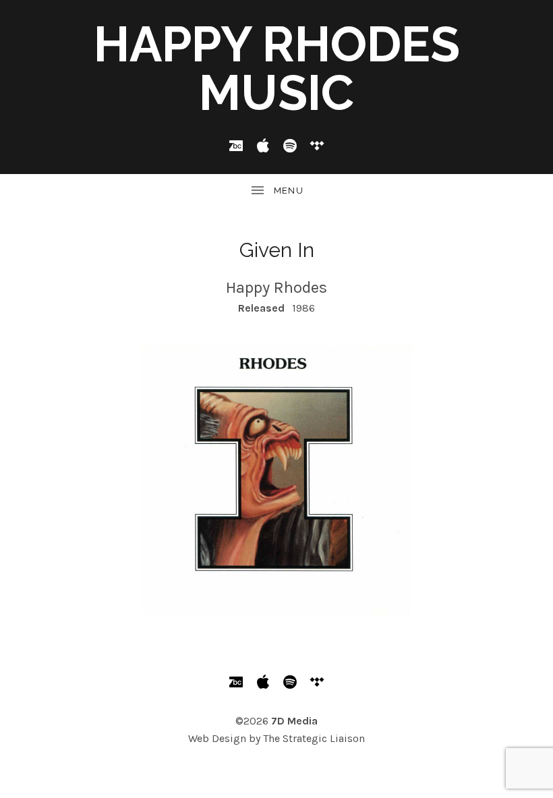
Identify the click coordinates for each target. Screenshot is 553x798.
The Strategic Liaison (314, 738)
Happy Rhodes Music (277, 68)
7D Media (294, 720)
